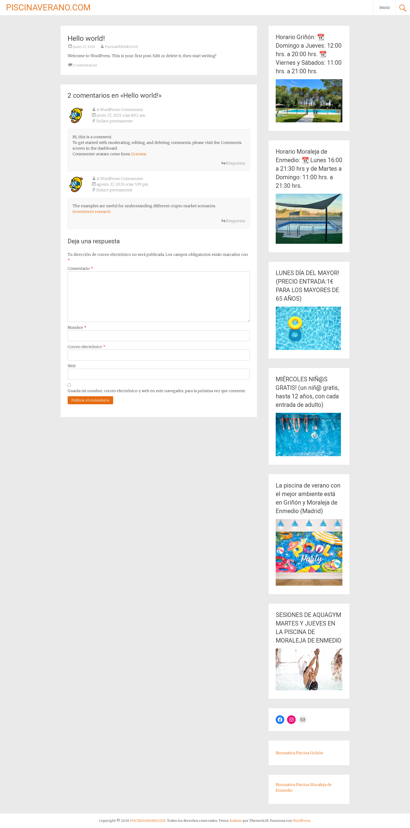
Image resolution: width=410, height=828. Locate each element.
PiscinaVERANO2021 (121, 47)
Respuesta (235, 163)
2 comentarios (85, 65)
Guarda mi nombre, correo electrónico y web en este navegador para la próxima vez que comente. (157, 390)
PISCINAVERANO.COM (48, 8)
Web (72, 365)
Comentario (80, 268)
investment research (92, 211)
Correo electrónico (86, 346)
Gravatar (138, 154)
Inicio (384, 7)
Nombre (77, 327)
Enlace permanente (115, 121)
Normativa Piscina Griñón (299, 752)
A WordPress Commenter (120, 109)
